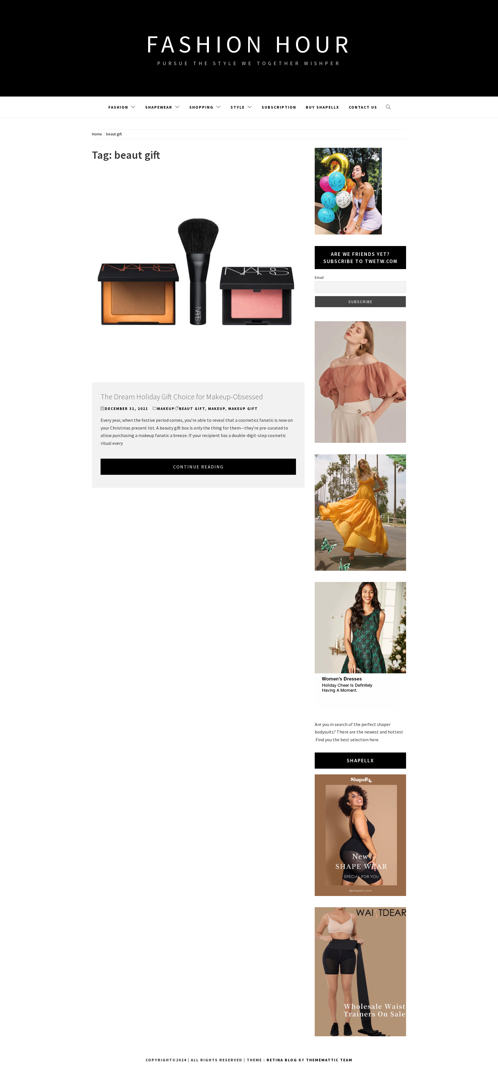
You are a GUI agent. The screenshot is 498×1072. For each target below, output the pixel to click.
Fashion (118, 107)
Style (238, 107)
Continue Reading (198, 467)
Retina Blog (282, 1059)
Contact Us (363, 107)
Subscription (279, 107)
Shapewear (158, 107)
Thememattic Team (329, 1059)
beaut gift (192, 408)
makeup (166, 408)
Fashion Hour (249, 44)
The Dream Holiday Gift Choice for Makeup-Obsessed (182, 396)
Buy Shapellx (322, 107)
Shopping (201, 107)
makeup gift (243, 408)
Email (319, 277)
